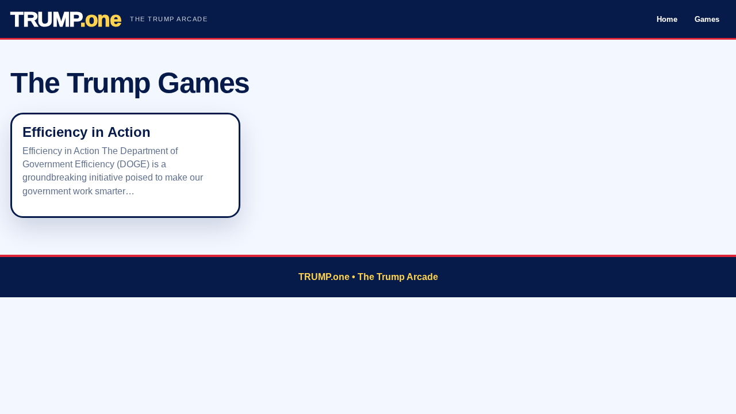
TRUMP (65, 19)
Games (707, 19)
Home (667, 19)
